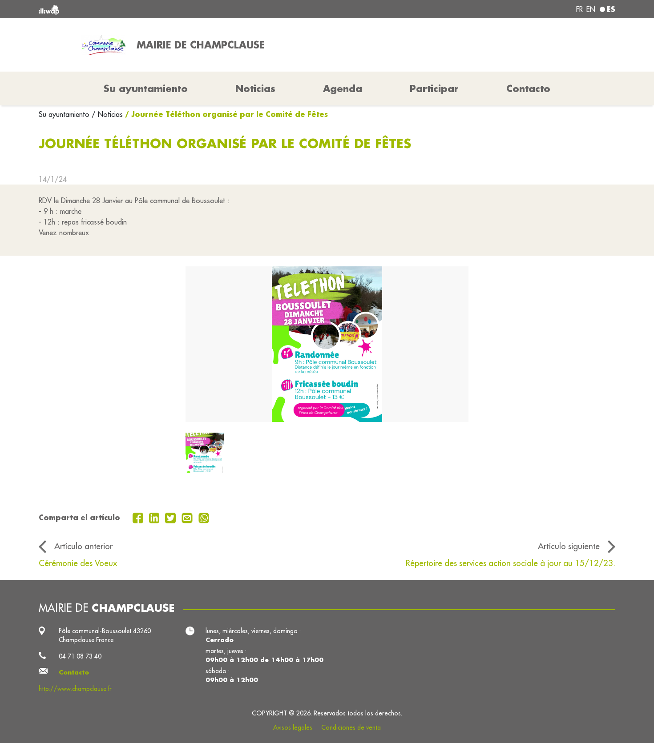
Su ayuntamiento (65, 114)
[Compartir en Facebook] (139, 517)
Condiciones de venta (351, 727)
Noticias (255, 88)
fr (579, 9)
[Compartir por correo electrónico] (188, 517)
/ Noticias (107, 114)
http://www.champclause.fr (75, 689)
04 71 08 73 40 (80, 656)
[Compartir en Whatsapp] (204, 517)
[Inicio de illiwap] (155, 9)
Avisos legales (292, 727)
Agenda (342, 88)
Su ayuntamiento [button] (146, 88)
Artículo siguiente (569, 546)
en (590, 9)
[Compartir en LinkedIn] (155, 517)
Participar (434, 88)
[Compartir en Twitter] (171, 517)
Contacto (528, 88)
